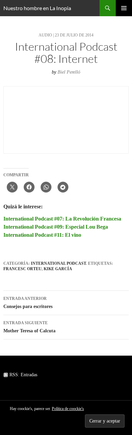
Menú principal (124, 8)
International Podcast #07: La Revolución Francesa (62, 219)
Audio (45, 35)
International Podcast (58, 263)
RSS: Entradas (22, 374)
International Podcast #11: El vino (42, 235)
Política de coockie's (68, 408)
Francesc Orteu (22, 268)
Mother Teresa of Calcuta (29, 327)
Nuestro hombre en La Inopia (37, 8)
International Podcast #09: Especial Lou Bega (55, 227)
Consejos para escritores (27, 302)
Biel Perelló (69, 72)
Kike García (58, 268)
